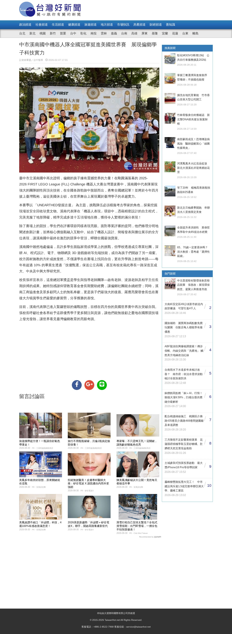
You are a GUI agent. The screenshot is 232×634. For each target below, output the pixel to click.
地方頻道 (107, 24)
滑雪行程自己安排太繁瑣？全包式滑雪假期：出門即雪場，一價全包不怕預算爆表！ (137, 526)
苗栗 (63, 33)
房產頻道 (139, 24)
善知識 (170, 24)
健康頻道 (74, 24)
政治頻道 (25, 24)
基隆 (155, 33)
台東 (185, 33)
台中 (73, 33)
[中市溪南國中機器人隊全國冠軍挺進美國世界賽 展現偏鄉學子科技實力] (77, 385)
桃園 (43, 33)
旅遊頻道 (90, 24)
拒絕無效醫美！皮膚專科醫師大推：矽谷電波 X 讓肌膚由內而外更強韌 (88, 484)
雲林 (104, 33)
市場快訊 (123, 24)
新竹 (53, 33)
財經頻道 (156, 24)
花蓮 (175, 33)
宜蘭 (165, 33)
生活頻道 (58, 24)
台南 (124, 33)
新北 (32, 33)
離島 (195, 33)
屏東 (144, 33)
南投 (94, 33)
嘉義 (114, 33)
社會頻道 (41, 24)
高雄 (134, 33)
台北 (22, 33)
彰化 (83, 33)
